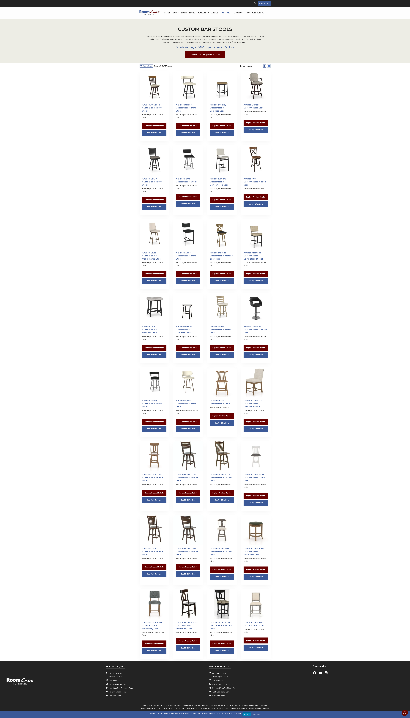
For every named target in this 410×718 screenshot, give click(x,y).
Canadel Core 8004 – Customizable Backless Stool (255, 551)
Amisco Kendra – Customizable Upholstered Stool (219, 182)
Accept (247, 714)
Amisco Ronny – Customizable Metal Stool (152, 403)
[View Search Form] (255, 3)
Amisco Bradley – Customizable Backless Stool (219, 108)
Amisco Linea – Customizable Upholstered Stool (151, 256)
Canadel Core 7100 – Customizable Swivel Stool (153, 477)
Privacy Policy (256, 714)
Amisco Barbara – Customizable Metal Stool (186, 108)
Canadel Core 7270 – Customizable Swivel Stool (254, 477)
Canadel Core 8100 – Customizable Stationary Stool (187, 625)
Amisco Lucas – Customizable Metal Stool (186, 256)
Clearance (213, 13)
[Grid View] (264, 66)
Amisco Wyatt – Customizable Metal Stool (186, 403)
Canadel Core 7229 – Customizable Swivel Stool (187, 477)
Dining (192, 13)
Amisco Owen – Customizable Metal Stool (220, 329)
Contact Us (264, 3)
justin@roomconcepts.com (119, 684)
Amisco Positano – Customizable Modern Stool (255, 329)
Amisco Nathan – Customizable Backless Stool (185, 329)
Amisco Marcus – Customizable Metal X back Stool (221, 256)
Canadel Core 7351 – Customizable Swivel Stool (153, 551)
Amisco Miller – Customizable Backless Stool (150, 329)
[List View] (269, 66)
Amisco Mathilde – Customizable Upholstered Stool (253, 256)
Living (184, 13)
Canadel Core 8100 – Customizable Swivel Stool (221, 625)
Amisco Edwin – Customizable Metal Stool (152, 182)
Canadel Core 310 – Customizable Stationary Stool (254, 403)
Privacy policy (319, 666)
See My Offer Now (154, 133)
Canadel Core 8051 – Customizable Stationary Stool (152, 625)
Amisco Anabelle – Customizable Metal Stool (152, 108)
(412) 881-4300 (217, 680)
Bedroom (202, 13)
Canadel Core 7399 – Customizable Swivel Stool (187, 551)
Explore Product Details (154, 126)
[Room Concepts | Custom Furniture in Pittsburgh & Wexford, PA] (50, 682)
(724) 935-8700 (114, 680)
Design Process (171, 13)
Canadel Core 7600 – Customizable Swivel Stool (221, 551)
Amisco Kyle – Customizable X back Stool (255, 182)
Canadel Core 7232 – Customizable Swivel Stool (221, 477)
